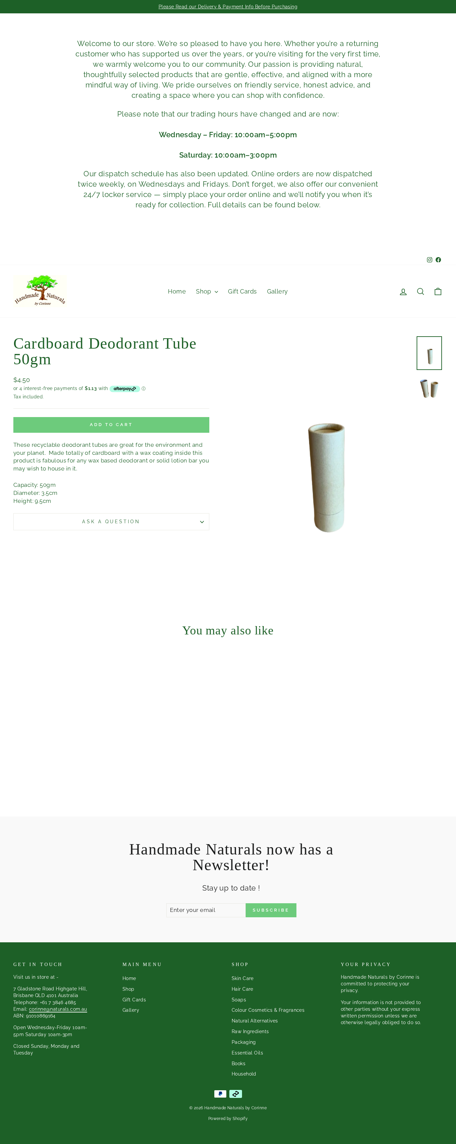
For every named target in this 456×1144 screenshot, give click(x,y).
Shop (204, 291)
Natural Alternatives (255, 1020)
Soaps (239, 999)
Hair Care (242, 989)
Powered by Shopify (228, 1118)
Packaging (244, 1042)
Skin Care (243, 978)
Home (177, 291)
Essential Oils (247, 1053)
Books (238, 1063)
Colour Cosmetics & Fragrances (268, 1010)
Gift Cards (242, 291)
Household (244, 1074)
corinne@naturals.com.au (58, 1009)
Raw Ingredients (250, 1031)
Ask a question (111, 521)
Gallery (277, 291)
